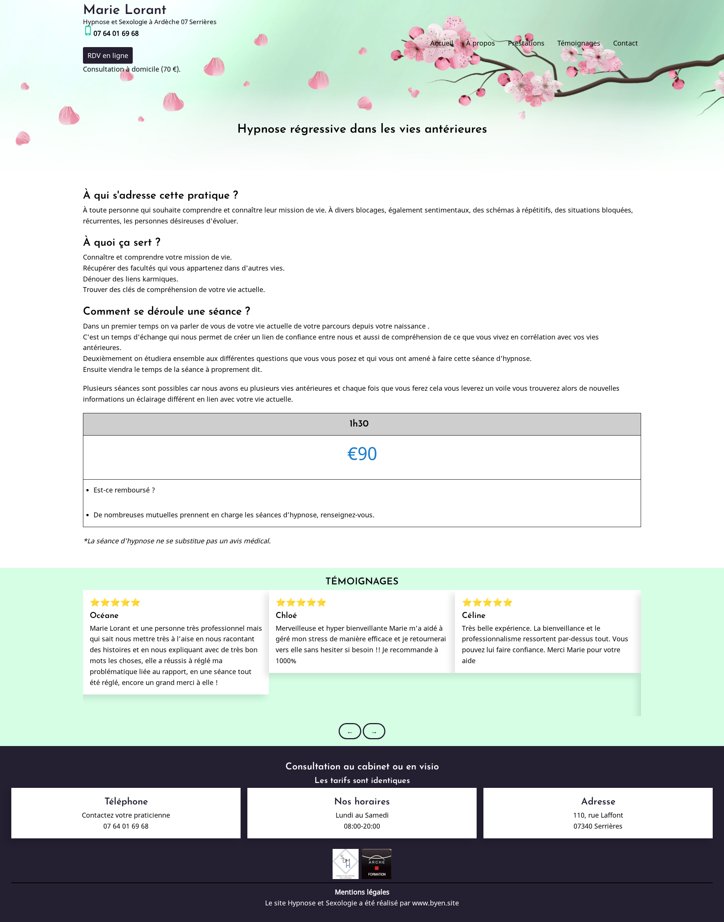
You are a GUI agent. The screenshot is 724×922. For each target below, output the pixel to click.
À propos (480, 42)
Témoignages (578, 42)
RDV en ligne (107, 55)
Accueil (441, 42)
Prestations (526, 42)
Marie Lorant (124, 10)
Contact (625, 42)
